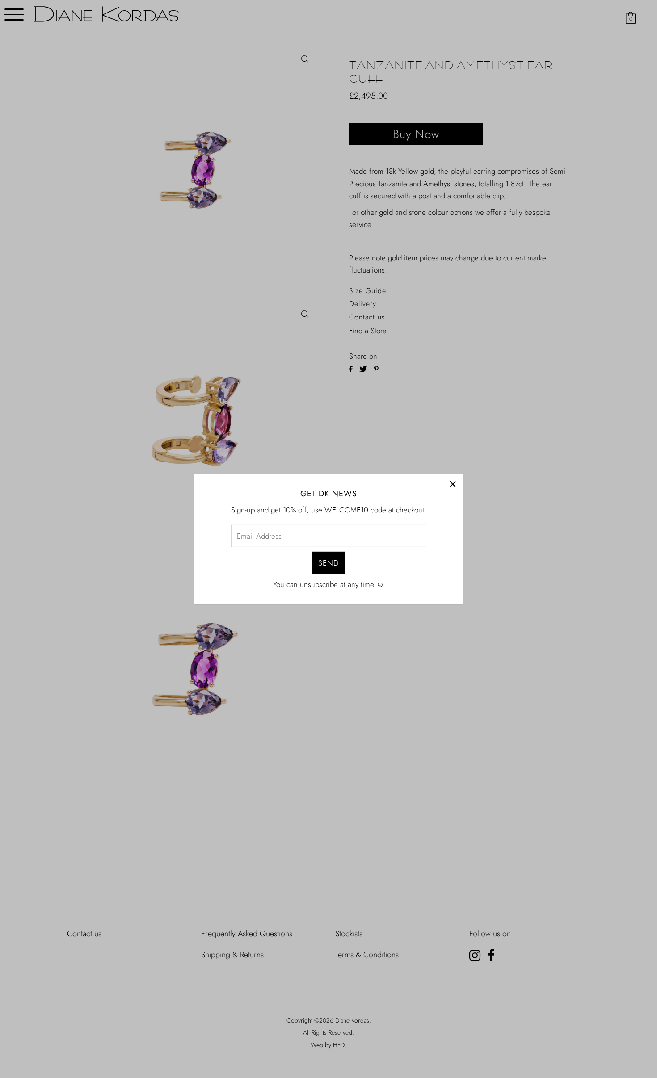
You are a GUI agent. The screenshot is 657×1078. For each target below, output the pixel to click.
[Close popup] (452, 484)
